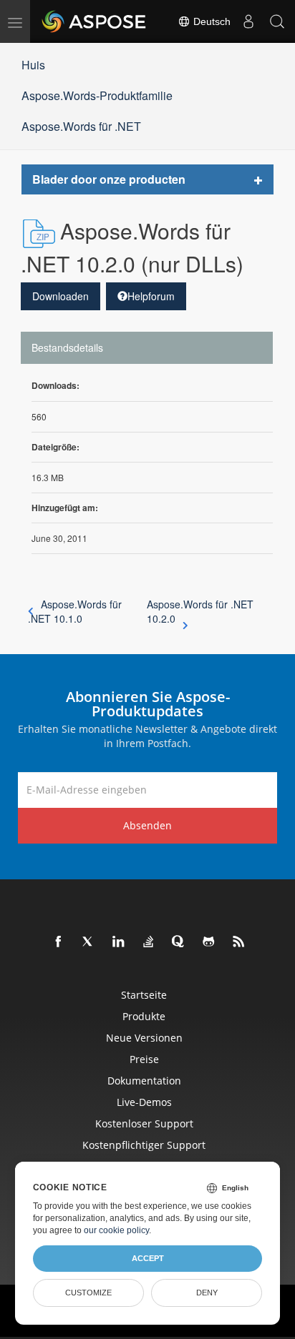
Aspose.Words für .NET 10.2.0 (200, 611)
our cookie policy (116, 1230)
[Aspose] (94, 21)
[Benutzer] (248, 21)
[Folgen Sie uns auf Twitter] (88, 942)
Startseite (144, 995)
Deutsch (210, 21)
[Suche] (277, 21)
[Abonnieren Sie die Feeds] (239, 942)
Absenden (147, 825)
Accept (148, 1258)
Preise (144, 1059)
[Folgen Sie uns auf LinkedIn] (119, 942)
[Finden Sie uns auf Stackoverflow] (149, 942)
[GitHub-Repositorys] (209, 942)
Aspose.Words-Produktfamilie (97, 95)
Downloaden (60, 296)
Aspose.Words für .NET (81, 126)
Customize (88, 1292)
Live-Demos (144, 1102)
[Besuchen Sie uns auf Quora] (179, 942)
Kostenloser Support (144, 1123)
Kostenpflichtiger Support (143, 1145)
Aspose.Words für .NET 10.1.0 (75, 611)
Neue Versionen (144, 1037)
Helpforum (151, 296)
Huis (33, 64)
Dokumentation (144, 1080)
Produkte (143, 1016)
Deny (207, 1292)
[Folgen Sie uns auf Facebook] (58, 942)
